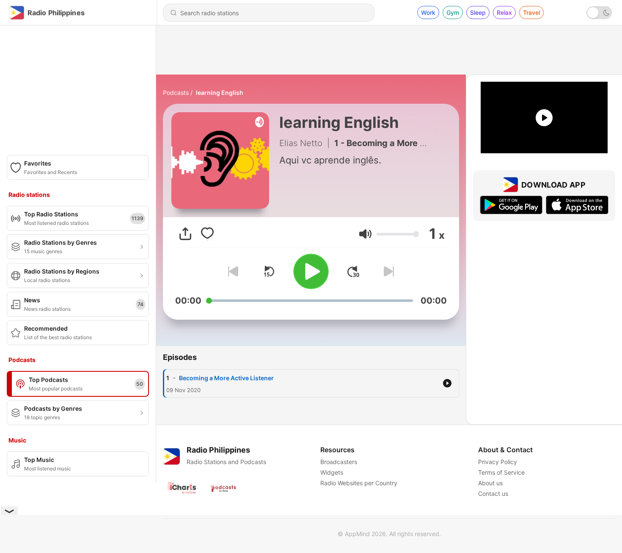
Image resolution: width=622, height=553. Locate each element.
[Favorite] (207, 233)
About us (490, 483)
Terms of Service (501, 472)
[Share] (185, 233)
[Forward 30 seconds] (353, 271)
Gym (452, 12)
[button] (365, 234)
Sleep (478, 12)
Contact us (493, 493)
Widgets (331, 472)
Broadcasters (338, 461)
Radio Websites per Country (358, 483)
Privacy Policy (497, 461)
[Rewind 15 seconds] (268, 271)
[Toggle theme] (599, 12)
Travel (531, 12)
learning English (219, 92)
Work (428, 12)
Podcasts (176, 92)
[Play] (311, 271)
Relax (504, 12)
